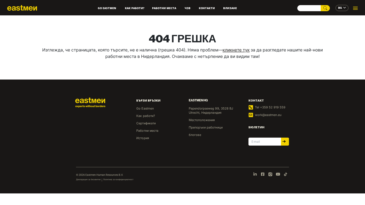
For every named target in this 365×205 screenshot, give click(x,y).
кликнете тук (236, 49)
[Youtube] (278, 174)
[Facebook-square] (263, 174)
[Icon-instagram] (270, 174)
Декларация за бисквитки (88, 179)
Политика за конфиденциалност (118, 179)
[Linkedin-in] (255, 174)
